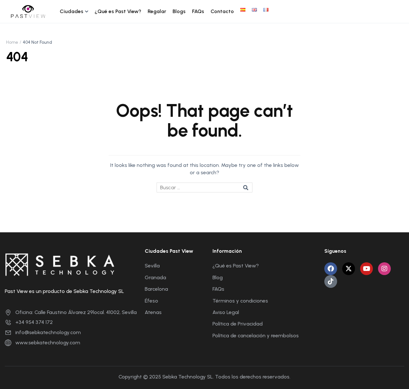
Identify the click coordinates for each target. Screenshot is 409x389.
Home (12, 42)
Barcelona (156, 289)
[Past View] (28, 11)
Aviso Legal (225, 312)
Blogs (179, 11)
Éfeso (151, 301)
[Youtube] (366, 268)
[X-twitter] (348, 268)
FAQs (198, 11)
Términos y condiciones (240, 301)
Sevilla (152, 266)
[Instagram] (384, 268)
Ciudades (71, 11)
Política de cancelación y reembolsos (255, 336)
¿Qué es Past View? (118, 11)
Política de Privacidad (237, 324)
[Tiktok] (330, 281)
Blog (217, 277)
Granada (155, 277)
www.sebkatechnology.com (47, 343)
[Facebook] (330, 268)
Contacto (222, 11)
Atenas (153, 312)
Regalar (157, 11)
